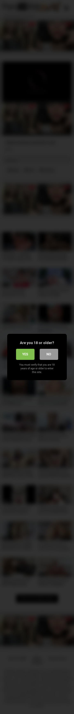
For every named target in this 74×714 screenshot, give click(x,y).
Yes (25, 354)
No (48, 354)
